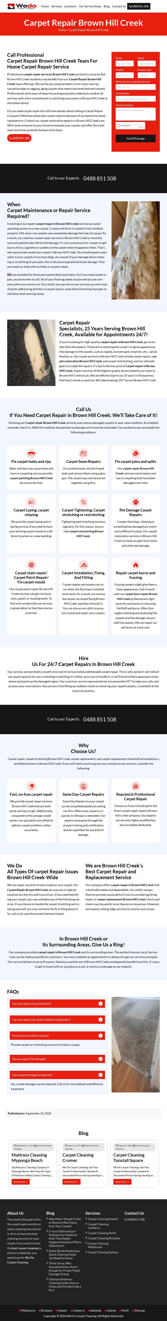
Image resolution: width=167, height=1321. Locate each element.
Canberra (78, 1310)
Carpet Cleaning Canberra (98, 1225)
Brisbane (46, 1310)
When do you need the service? (133, 81)
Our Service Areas (90, 6)
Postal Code (144, 69)
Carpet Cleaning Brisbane (104, 1238)
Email (141, 58)
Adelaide (95, 1310)
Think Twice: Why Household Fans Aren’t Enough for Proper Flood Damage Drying (64, 1268)
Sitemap (139, 1310)
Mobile (120, 69)
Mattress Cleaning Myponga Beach (29, 1157)
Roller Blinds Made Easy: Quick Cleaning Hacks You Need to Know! (64, 1254)
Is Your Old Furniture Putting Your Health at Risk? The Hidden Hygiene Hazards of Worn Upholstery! (65, 1238)
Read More (19, 1181)
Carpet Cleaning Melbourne (98, 1245)
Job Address (122, 93)
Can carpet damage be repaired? (32, 1075)
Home (45, 6)
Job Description (124, 105)
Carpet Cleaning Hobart (103, 1219)
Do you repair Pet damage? (29, 1059)
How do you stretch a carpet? (30, 1035)
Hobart (62, 1310)
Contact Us (119, 6)
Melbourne (28, 1310)
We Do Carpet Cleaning (81, 1316)
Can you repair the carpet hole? (31, 1003)
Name (119, 58)
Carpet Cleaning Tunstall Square (128, 1157)
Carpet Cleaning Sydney (103, 1252)
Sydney (111, 1310)
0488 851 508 (140, 6)
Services (56, 6)
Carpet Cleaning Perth (102, 1233)
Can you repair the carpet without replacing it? (41, 1019)
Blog (107, 6)
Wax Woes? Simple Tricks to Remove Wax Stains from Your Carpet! (65, 1222)
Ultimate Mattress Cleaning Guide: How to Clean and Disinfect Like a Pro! (65, 1284)
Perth (125, 1310)
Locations (70, 6)
